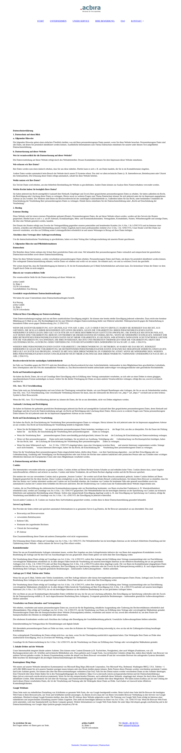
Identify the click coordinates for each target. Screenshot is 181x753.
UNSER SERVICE (81, 21)
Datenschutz (104, 745)
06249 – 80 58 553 (130, 723)
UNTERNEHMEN (58, 21)
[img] (90, 8)
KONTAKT (136, 21)
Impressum (93, 745)
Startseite (75, 745)
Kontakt (83, 745)
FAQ (123, 21)
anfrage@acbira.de (131, 725)
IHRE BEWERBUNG (105, 21)
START (40, 21)
